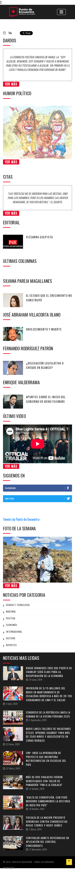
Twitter (9, 498)
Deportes (11, 645)
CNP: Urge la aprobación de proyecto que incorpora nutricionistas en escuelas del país (46, 759)
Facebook (10, 488)
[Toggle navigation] (61, 12)
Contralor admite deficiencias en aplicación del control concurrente (47, 842)
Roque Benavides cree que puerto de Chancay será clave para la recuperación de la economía (49, 672)
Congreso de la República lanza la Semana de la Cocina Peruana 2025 (48, 714)
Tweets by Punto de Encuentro (21, 519)
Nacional (11, 611)
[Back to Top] (69, 862)
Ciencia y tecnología (18, 605)
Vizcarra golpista (39, 237)
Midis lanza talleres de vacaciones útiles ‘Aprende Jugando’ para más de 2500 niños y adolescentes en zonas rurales (48, 734)
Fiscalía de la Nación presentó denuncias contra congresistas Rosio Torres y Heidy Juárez (47, 821)
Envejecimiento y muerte (44, 329)
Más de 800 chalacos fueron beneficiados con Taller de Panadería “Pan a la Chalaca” (44, 781)
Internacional (14, 631)
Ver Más (11, 84)
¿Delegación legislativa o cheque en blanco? (45, 365)
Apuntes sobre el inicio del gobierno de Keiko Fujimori (46, 399)
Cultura (10, 638)
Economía (11, 625)
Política (10, 618)
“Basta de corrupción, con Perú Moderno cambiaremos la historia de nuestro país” (48, 801)
